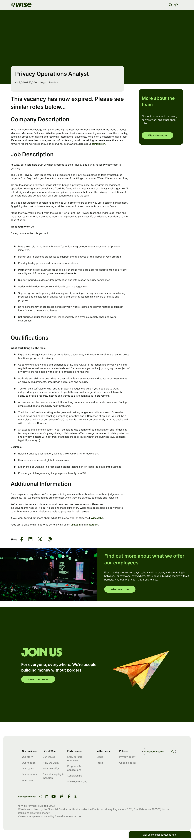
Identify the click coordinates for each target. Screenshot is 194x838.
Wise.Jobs (97, 517)
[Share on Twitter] (40, 539)
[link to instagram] (40, 797)
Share (14, 539)
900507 (156, 809)
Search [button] (173, 751)
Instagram (92, 524)
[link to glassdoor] (62, 796)
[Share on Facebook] (21, 539)
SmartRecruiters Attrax (68, 816)
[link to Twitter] (75, 797)
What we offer (120, 589)
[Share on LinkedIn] (30, 539)
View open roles (38, 679)
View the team (157, 135)
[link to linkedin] (46, 797)
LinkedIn (76, 524)
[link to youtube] (53, 797)
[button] (170, 5)
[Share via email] (50, 539)
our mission (98, 143)
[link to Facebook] (69, 797)
